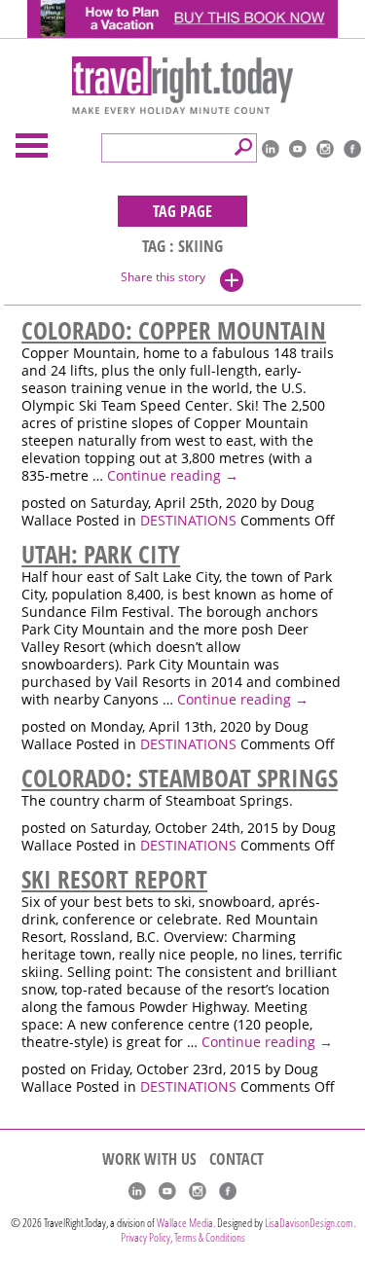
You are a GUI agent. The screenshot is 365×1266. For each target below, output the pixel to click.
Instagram (325, 149)
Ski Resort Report (114, 878)
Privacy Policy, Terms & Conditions (183, 1237)
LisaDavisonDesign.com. (310, 1222)
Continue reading (172, 476)
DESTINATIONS (188, 520)
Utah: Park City (100, 553)
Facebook (352, 149)
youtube (298, 149)
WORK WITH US (149, 1159)
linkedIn (270, 149)
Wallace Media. (186, 1222)
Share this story (163, 277)
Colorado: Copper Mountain (173, 329)
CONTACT (236, 1159)
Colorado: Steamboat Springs (179, 777)
